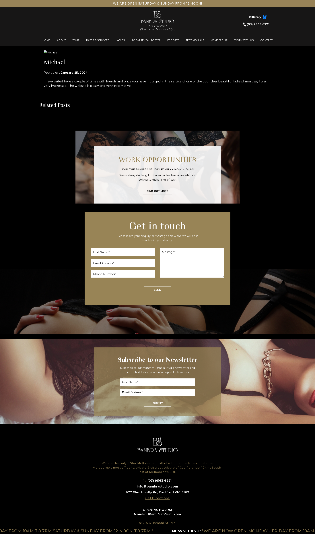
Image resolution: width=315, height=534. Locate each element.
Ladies (120, 40)
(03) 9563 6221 (257, 24)
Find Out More (157, 190)
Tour (76, 40)
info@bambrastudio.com (157, 486)
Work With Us (244, 40)
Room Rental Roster (146, 40)
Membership (219, 40)
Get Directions (157, 498)
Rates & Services (97, 40)
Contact (266, 40)
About (61, 40)
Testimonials (195, 40)
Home (46, 40)
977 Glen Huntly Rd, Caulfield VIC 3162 (157, 492)
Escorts (173, 40)
